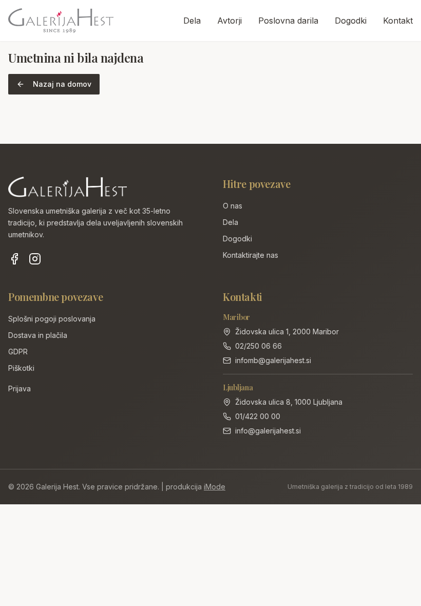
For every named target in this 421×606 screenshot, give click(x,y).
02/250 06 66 (258, 346)
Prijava (19, 388)
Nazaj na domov (62, 84)
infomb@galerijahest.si (273, 360)
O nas (232, 205)
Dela (192, 20)
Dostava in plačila (37, 335)
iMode (214, 486)
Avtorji (229, 20)
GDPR (18, 351)
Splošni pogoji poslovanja (51, 318)
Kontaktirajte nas (250, 255)
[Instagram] (35, 259)
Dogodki (351, 20)
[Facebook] (14, 259)
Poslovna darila (288, 20)
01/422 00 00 (257, 416)
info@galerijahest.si (268, 430)
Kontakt (398, 20)
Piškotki (21, 368)
